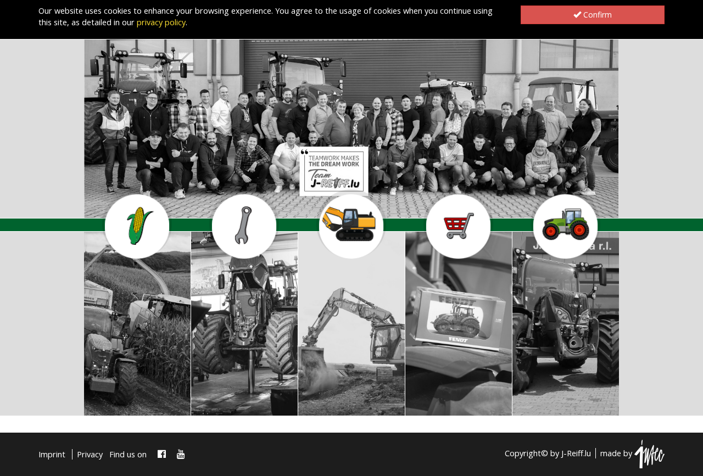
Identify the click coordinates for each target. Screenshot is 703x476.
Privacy (90, 454)
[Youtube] (180, 454)
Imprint (51, 454)
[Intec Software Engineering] (649, 453)
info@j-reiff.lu (126, 401)
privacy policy (161, 22)
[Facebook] (161, 454)
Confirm (596, 14)
